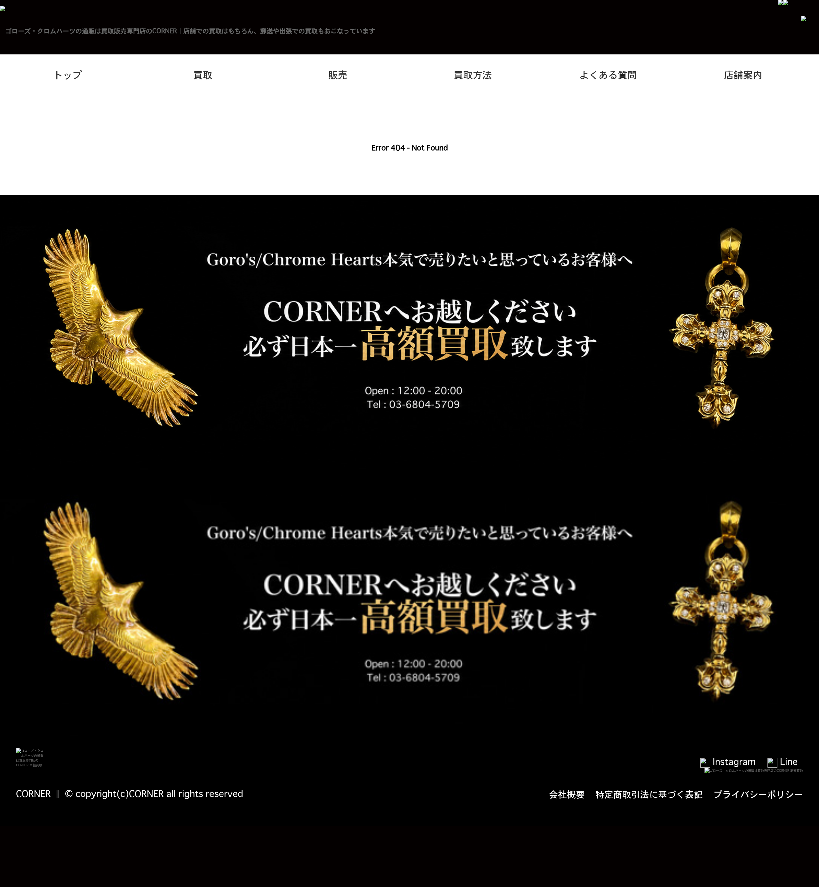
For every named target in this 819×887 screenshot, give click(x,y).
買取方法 (473, 74)
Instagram (733, 761)
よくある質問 (608, 74)
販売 (337, 74)
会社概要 (567, 794)
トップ (67, 74)
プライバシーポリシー (758, 794)
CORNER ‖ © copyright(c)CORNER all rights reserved (129, 793)
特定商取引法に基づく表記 (649, 794)
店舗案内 (743, 74)
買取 (202, 74)
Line (787, 761)
